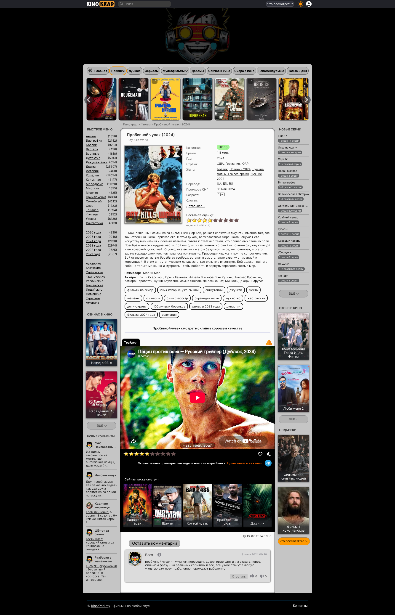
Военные (92, 153)
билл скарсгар (177, 298)
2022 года (93, 250)
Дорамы (198, 71)
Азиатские (93, 263)
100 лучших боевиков (169, 306)
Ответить (239, 576)
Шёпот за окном (102, 532)
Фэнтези (92, 214)
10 (236, 220)
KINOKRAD (101, 4)
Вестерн (92, 149)
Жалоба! (269, 342)
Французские (95, 276)
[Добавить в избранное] (260, 454)
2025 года (93, 237)
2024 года (93, 241)
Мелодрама (94, 184)
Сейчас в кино (219, 71)
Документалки (96, 162)
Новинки (118, 71)
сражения (169, 314)
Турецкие (93, 298)
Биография (94, 140)
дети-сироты (137, 306)
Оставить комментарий (154, 543)
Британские (94, 285)
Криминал (93, 179)
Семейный (94, 201)
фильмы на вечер (140, 290)
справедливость (207, 298)
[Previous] (88, 100)
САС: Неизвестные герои (105, 446)
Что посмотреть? (280, 4)
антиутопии (214, 290)
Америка (92, 302)
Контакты (300, 605)
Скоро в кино (244, 71)
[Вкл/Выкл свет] (269, 454)
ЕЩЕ (100, 425)
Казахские (93, 268)
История (92, 171)
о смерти (153, 298)
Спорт (90, 205)
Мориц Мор (151, 273)
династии (233, 306)
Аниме (91, 136)
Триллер (92, 210)
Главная (100, 71)
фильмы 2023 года (206, 306)
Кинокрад (130, 124)
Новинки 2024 (240, 169)
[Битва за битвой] (230, 99)
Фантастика (94, 223)
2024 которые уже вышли (179, 290)
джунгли (236, 290)
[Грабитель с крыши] (165, 99)
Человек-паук (106, 475)
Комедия (92, 175)
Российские (94, 281)
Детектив (93, 158)
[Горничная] (197, 99)
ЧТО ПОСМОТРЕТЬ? (292, 541)
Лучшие (135, 71)
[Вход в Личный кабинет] (309, 3)
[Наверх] (323, 605)
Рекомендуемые (271, 71)
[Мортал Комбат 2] (262, 99)
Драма (91, 166)
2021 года (93, 254)
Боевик (222, 169)
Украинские (94, 272)
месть (253, 290)
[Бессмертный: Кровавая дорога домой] (294, 99)
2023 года (93, 245)
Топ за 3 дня (297, 71)
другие (258, 281)
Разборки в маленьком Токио (103, 561)
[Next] (306, 100)
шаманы (133, 298)
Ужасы (91, 218)
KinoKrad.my (100, 606)
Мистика (92, 188)
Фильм (146, 124)
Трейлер (130, 342)
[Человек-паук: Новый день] (101, 99)
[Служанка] (133, 99)
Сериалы (152, 71)
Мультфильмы (174, 71)
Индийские (94, 289)
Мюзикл (92, 192)
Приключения (96, 197)
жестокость (256, 298)
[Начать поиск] (121, 4)
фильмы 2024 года (141, 314)
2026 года (93, 232)
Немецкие (93, 294)
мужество (233, 298)
